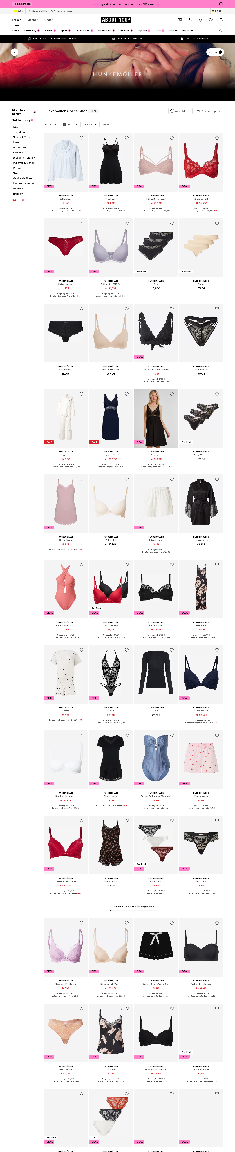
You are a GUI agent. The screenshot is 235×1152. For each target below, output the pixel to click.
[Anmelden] (190, 20)
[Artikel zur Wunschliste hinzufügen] (81, 138)
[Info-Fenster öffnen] (221, 4)
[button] (180, 111)
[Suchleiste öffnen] (219, 30)
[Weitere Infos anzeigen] (65, 213)
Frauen (16, 19)
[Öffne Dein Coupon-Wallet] (180, 20)
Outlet (20, 11)
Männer (33, 19)
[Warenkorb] (221, 20)
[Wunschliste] (211, 20)
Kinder (48, 19)
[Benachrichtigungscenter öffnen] (200, 20)
